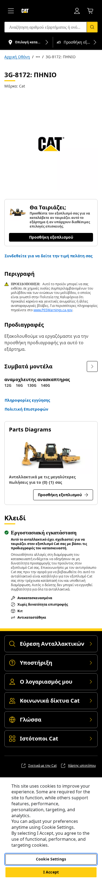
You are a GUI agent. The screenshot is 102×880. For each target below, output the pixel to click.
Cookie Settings (51, 859)
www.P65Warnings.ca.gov (52, 310)
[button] (48, 256)
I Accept (51, 872)
